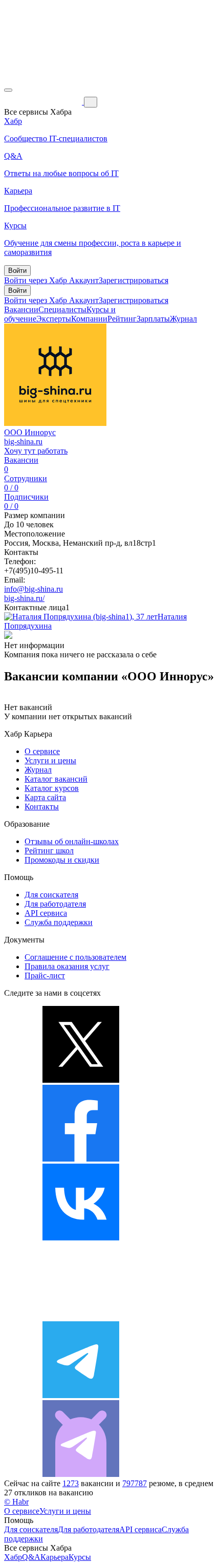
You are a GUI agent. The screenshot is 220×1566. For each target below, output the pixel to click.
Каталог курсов (52, 788)
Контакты (42, 806)
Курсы (80, 1557)
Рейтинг (122, 318)
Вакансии (21, 309)
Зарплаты (153, 318)
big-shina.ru (23, 441)
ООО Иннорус (30, 432)
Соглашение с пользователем (75, 957)
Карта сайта (45, 797)
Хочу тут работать (36, 450)
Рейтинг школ (49, 850)
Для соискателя (51, 894)
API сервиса (46, 913)
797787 (134, 1483)
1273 (70, 1483)
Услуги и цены (50, 760)
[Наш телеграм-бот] (81, 1474)
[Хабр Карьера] (44, 101)
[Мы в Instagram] (81, 1316)
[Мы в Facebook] (81, 1158)
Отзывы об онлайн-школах (72, 841)
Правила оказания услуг (67, 966)
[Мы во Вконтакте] (81, 1237)
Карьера (54, 1557)
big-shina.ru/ (24, 598)
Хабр (13, 1557)
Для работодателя (55, 903)
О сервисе (42, 751)
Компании (89, 318)
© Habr (16, 1501)
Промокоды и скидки (62, 859)
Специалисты (62, 309)
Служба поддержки (59, 922)
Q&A (31, 1557)
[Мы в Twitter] (81, 1080)
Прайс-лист (45, 975)
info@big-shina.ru (33, 589)
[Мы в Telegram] (81, 1395)
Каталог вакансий (56, 779)
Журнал (183, 318)
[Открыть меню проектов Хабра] (8, 90)
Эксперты (53, 318)
